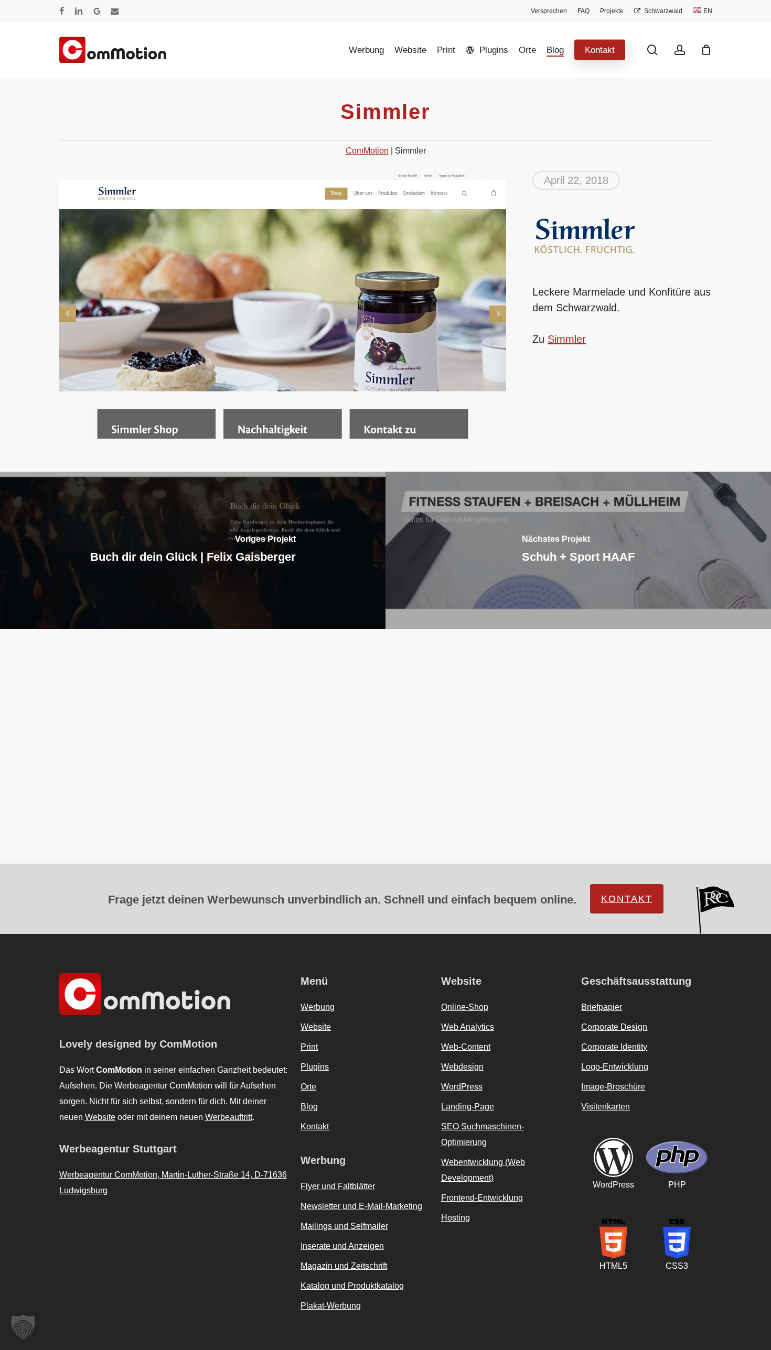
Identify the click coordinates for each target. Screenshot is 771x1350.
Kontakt (626, 899)
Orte (308, 1086)
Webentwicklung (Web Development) (483, 1170)
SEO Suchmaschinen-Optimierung (482, 1134)
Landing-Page (467, 1106)
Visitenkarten (605, 1106)
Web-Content (465, 1046)
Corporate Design (614, 1026)
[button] (23, 1327)
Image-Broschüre (613, 1086)
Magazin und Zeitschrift (344, 1265)
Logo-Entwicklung (614, 1066)
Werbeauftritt (228, 1117)
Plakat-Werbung (331, 1305)
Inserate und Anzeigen (342, 1246)
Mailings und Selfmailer (344, 1226)
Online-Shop (464, 1007)
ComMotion (367, 150)
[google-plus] (96, 11)
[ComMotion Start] (72, 50)
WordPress (462, 1086)
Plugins (315, 1066)
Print (309, 1046)
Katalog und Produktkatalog (352, 1285)
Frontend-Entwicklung (482, 1197)
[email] (115, 11)
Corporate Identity (614, 1046)
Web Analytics (467, 1026)
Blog (309, 1106)
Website (100, 1117)
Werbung (318, 1007)
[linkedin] (78, 11)
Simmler (567, 339)
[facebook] (61, 11)
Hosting (455, 1217)
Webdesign (462, 1066)
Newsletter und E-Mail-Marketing (361, 1206)
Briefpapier (601, 1007)
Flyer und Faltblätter (338, 1186)
